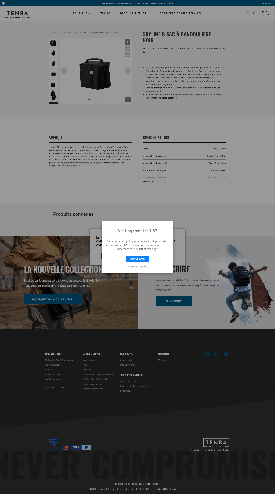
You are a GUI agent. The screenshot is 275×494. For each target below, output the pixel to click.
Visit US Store (138, 259)
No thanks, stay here (137, 266)
